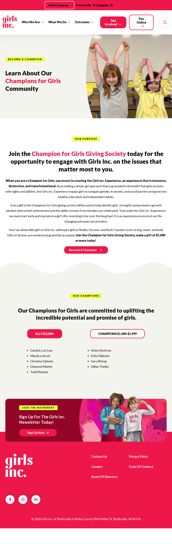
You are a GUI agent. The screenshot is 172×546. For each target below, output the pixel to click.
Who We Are (31, 22)
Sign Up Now (35, 432)
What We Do (57, 22)
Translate (102, 5)
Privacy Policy (138, 456)
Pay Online (141, 20)
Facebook (10, 499)
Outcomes (82, 22)
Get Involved (111, 22)
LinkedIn (35, 499)
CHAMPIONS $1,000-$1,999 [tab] (117, 334)
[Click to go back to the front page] (10, 22)
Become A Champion (83, 250)
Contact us (99, 456)
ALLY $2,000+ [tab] (44, 334)
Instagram (23, 499)
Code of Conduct (141, 466)
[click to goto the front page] (19, 465)
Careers (96, 466)
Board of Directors (104, 477)
